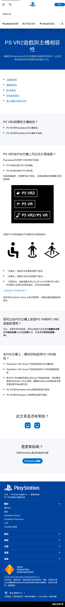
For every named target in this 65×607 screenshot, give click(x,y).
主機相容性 (11, 79)
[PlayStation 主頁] (32, 4)
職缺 (6, 512)
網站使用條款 (30, 596)
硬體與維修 (35, 494)
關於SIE (7, 508)
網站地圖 (53, 596)
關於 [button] (6, 504)
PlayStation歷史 (10, 527)
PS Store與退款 (47, 23)
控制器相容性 (12, 95)
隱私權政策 (18, 596)
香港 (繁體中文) (16, 593)
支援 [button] (6, 546)
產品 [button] (6, 534)
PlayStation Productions (14, 519)
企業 (6, 523)
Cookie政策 (42, 596)
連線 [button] (6, 559)
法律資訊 (7, 596)
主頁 (6, 494)
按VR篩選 (11, 90)
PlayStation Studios (12, 515)
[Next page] (62, 24)
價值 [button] (6, 540)
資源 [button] (6, 552)
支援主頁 (6, 14)
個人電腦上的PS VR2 (16, 101)
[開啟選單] (3, 4)
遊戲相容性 (11, 85)
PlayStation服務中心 (19, 494)
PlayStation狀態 (10, 23)
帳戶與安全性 (29, 23)
